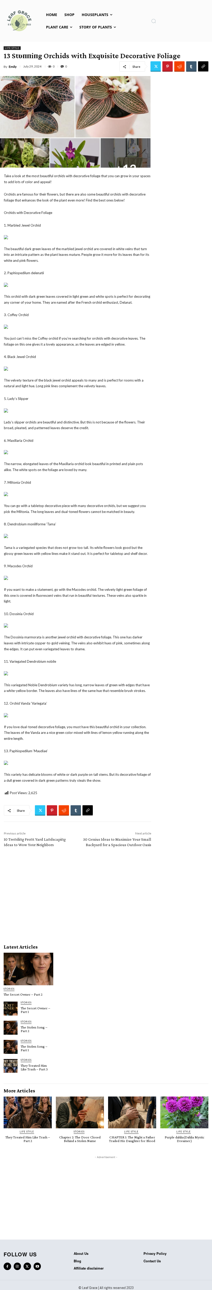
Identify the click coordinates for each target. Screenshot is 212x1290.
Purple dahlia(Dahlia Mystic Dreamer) (184, 1139)
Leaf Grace (89, 1287)
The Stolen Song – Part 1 (34, 1048)
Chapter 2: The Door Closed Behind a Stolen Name (80, 1139)
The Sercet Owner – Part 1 (35, 1010)
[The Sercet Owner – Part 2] (28, 969)
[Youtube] (37, 1266)
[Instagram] (17, 1266)
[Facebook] (7, 1266)
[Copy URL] (203, 66)
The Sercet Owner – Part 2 (23, 994)
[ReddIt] (179, 66)
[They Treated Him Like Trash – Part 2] (28, 1112)
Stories (9, 988)
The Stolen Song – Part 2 (34, 1029)
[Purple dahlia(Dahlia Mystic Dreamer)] (184, 1112)
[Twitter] (155, 66)
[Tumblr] (191, 66)
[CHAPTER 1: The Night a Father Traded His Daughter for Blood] (132, 1112)
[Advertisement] (77, 894)
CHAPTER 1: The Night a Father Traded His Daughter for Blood (132, 1139)
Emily (13, 66)
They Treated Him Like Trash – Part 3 (34, 1067)
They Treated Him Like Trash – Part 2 (27, 1139)
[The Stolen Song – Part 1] (11, 1047)
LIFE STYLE (12, 48)
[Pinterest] (167, 66)
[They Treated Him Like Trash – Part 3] (11, 1066)
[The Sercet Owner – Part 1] (11, 1009)
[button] (153, 21)
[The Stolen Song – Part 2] (11, 1028)
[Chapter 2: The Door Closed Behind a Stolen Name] (80, 1112)
